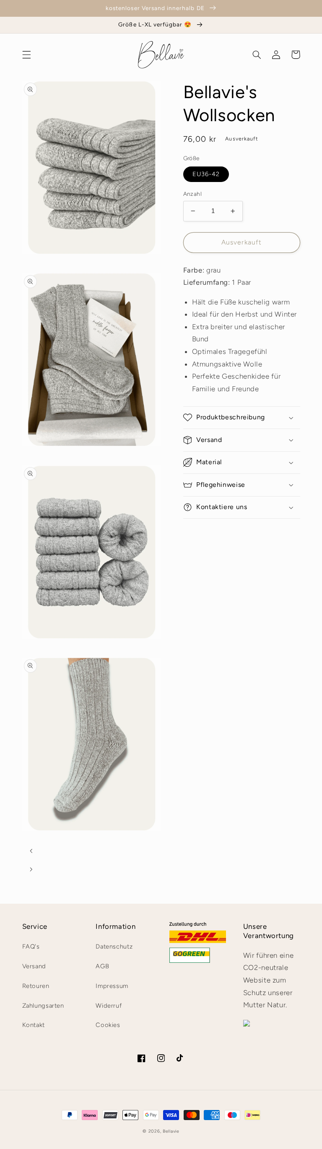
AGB (102, 966)
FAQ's (31, 946)
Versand (34, 966)
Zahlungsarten (43, 1005)
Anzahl (192, 193)
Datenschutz (114, 946)
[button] (26, 54)
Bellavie (171, 1131)
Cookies (108, 1025)
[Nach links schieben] (31, 851)
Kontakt (33, 1025)
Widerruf (109, 1005)
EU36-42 (206, 174)
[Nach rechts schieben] (31, 869)
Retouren (35, 986)
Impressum (112, 986)
